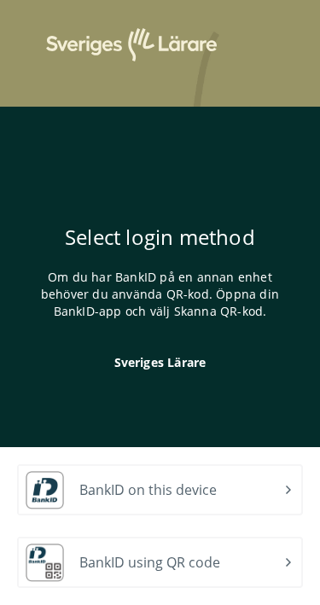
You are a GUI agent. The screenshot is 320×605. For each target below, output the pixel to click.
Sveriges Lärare (160, 362)
